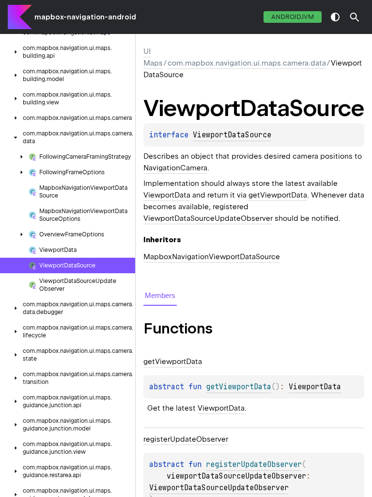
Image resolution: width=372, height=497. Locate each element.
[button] (354, 17)
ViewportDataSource (232, 135)
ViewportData (166, 195)
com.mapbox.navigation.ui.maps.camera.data (247, 63)
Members (160, 295)
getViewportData (277, 195)
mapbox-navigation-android (85, 17)
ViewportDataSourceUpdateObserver (208, 218)
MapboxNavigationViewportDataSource (211, 256)
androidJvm (292, 16)
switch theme (335, 17)
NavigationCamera (175, 168)
